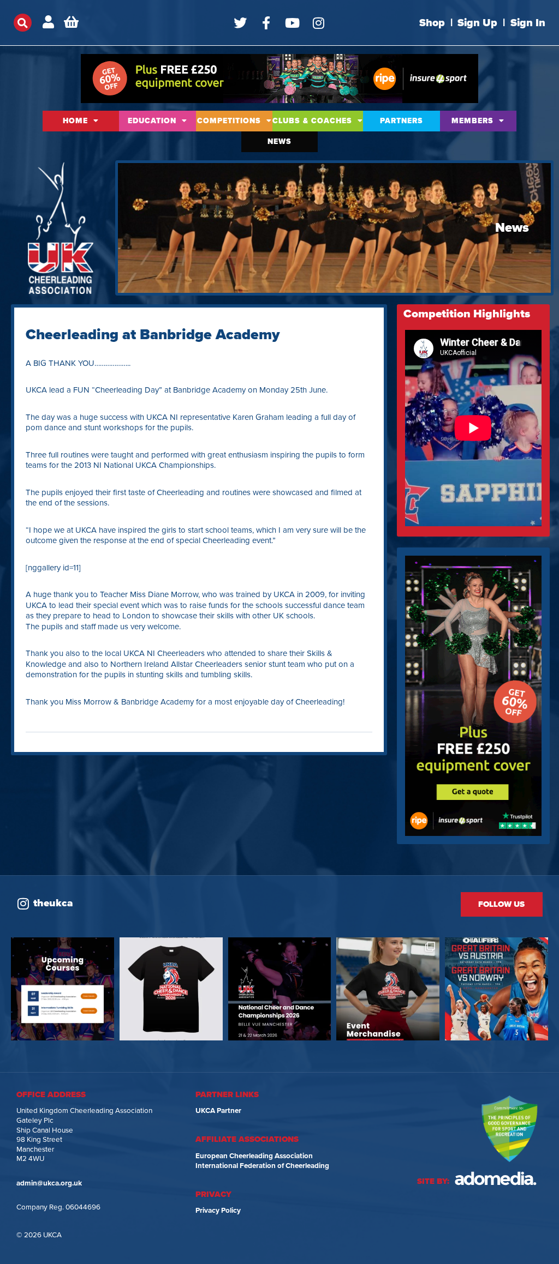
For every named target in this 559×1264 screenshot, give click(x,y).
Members (472, 120)
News (279, 141)
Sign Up (477, 22)
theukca (53, 903)
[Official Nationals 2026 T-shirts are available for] (171, 988)
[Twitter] (240, 23)
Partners (401, 120)
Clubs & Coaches (312, 120)
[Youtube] (293, 23)
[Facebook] (266, 23)
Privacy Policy (218, 1210)
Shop (432, 22)
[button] (23, 23)
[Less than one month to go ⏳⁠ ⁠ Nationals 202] (279, 988)
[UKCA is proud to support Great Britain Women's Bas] (496, 988)
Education (152, 120)
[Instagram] (319, 23)
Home (75, 120)
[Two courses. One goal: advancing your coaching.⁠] (62, 988)
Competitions (229, 120)
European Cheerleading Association (254, 1156)
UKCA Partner (218, 1110)
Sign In (527, 22)
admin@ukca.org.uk (49, 1183)
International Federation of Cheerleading (262, 1165)
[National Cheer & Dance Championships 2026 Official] (387, 988)
